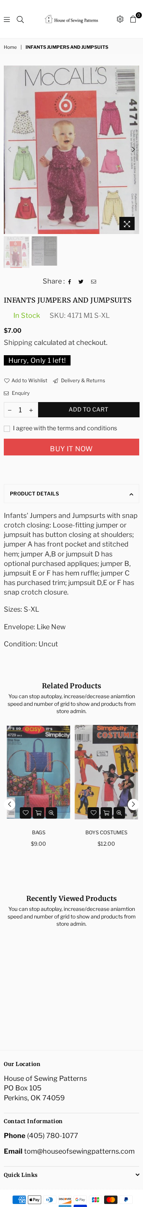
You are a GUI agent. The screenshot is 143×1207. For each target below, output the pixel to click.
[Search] (20, 19)
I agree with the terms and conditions (64, 428)
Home (10, 47)
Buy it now (71, 449)
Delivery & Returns (82, 380)
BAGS (38, 832)
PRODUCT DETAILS (34, 493)
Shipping (18, 342)
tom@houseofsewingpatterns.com (79, 1151)
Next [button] (133, 149)
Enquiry (20, 393)
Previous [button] (9, 149)
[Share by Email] (93, 280)
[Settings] (120, 19)
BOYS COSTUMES (106, 832)
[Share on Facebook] (69, 280)
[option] (71, 150)
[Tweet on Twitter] (81, 280)
